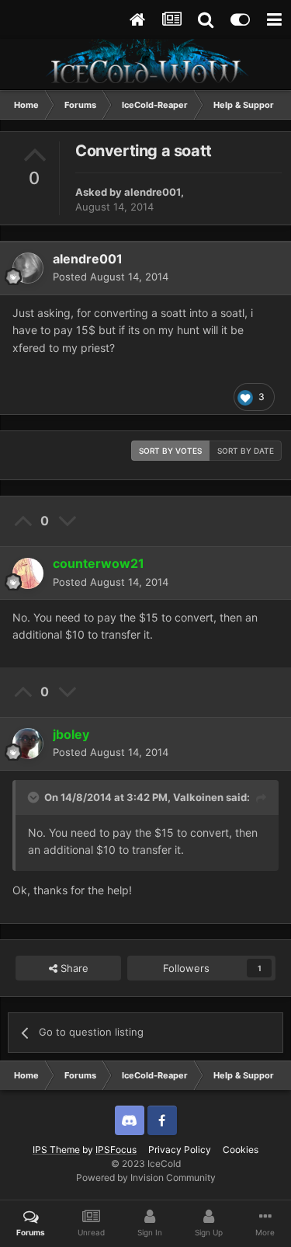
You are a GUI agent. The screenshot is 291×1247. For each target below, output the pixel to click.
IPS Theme (56, 1149)
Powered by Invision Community (146, 1177)
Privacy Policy (179, 1149)
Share (72, 968)
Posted (110, 276)
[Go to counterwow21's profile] (27, 573)
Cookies (240, 1149)
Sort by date (245, 450)
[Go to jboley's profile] (27, 743)
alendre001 (152, 192)
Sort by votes (170, 450)
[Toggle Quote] (35, 797)
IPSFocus (116, 1149)
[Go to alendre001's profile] (27, 268)
